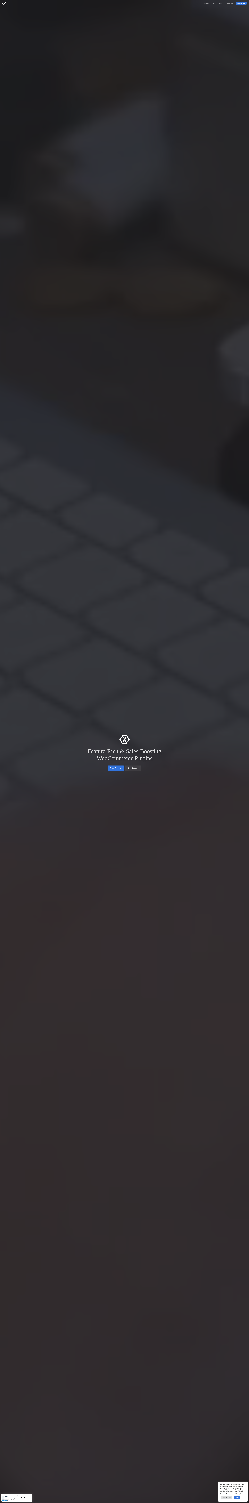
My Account (241, 3)
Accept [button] (237, 1497)
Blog (214, 3)
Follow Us (229, 3)
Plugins (206, 3)
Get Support (133, 768)
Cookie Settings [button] (226, 1497)
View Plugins (115, 768)
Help (220, 3)
